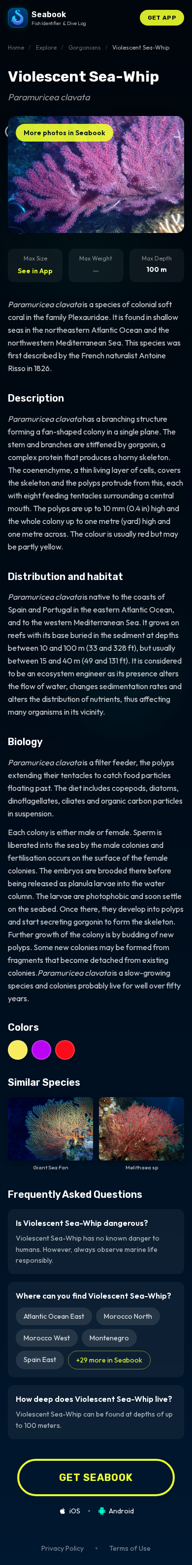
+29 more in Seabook (109, 1360)
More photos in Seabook (64, 132)
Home (16, 47)
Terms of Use (130, 1548)
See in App (35, 270)
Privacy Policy (62, 1548)
